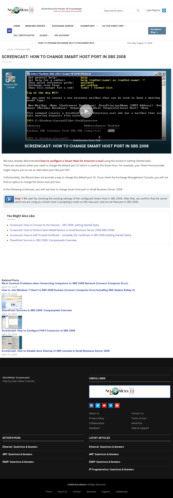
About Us (94, 413)
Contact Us (137, 413)
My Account (62, 35)
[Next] (35, 43)
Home (17, 26)
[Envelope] (117, 405)
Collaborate (121, 491)
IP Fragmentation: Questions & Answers (111, 469)
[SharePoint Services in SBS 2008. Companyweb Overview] (12, 302)
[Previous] (32, 43)
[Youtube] (104, 405)
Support (106, 491)
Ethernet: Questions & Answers (20, 446)
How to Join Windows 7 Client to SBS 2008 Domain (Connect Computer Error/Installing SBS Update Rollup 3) (68, 290)
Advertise (136, 423)
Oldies (43, 35)
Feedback (94, 428)
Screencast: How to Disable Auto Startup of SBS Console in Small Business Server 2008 (56, 350)
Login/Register (153, 10)
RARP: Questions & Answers (18, 462)
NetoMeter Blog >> (156, 31)
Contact (77, 491)
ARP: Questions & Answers (17, 454)
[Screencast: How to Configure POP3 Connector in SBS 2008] (12, 322)
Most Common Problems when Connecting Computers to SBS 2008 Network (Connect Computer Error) (65, 283)
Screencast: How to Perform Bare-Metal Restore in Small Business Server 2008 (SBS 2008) (62, 230)
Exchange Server (62, 26)
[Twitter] (97, 405)
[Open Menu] (9, 30)
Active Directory (112, 26)
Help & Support (140, 428)
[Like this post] (26, 267)
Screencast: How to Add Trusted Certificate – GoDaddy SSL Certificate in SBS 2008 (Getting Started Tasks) (70, 235)
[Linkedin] (110, 405)
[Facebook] (91, 405)
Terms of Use (138, 418)
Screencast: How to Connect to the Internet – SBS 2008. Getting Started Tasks (54, 225)
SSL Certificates (24, 35)
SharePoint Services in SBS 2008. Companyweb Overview (43, 240)
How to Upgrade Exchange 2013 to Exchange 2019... (67, 43)
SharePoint (87, 26)
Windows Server (35, 26)
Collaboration (96, 423)
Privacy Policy (96, 418)
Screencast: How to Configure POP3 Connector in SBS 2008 (38, 330)
